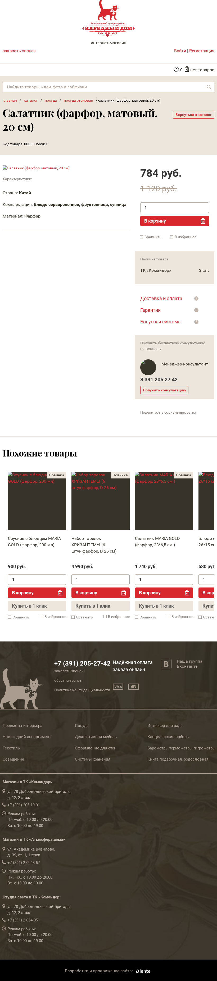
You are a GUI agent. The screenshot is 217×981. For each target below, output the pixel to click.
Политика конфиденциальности (82, 690)
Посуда (82, 725)
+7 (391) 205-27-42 (82, 663)
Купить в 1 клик (29, 606)
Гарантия (150, 310)
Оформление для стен (95, 748)
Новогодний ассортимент (27, 736)
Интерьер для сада (165, 725)
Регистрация (201, 50)
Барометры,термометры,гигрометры (181, 748)
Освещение (13, 759)
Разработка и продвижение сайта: (99, 971)
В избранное (185, 237)
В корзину (155, 221)
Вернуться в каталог (193, 114)
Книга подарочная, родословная (178, 759)
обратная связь (68, 680)
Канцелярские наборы (168, 736)
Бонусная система (160, 321)
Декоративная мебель (96, 736)
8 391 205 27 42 (159, 379)
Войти (180, 50)
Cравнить (152, 237)
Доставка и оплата (161, 298)
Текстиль (11, 748)
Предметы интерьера (22, 725)
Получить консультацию (164, 390)
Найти (209, 87)
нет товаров (202, 69)
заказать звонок (19, 50)
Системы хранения (92, 759)
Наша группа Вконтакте (189, 664)
